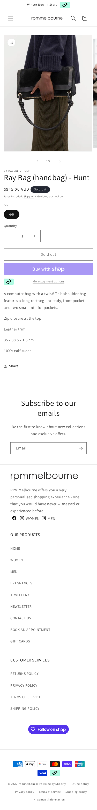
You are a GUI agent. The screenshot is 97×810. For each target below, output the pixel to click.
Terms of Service (25, 697)
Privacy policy (24, 792)
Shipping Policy (25, 708)
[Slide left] (37, 161)
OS (14, 215)
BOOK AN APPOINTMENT (30, 629)
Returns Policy (24, 673)
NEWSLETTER (21, 606)
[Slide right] (60, 161)
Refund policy (80, 784)
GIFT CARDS (20, 641)
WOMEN (16, 560)
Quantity (10, 226)
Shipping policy (76, 792)
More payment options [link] (48, 281)
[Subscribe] (80, 448)
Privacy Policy (23, 685)
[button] (10, 18)
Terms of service (50, 792)
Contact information (51, 799)
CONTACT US (20, 618)
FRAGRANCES (21, 583)
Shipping (29, 196)
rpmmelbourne (29, 784)
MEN (14, 571)
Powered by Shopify (52, 784)
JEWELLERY (19, 595)
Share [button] (14, 366)
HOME (15, 548)
